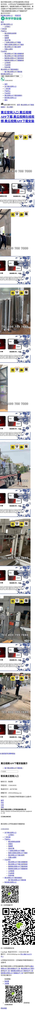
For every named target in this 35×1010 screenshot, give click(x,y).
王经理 (6, 983)
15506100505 (5, 829)
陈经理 (6, 981)
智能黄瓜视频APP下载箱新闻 (14, 60)
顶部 (2, 807)
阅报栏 (6, 35)
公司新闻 (7, 62)
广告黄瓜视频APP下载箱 (12, 42)
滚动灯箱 (7, 40)
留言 (5, 100)
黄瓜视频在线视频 (10, 33)
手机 (2, 802)
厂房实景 (4, 29)
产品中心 (4, 31)
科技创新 (7, 67)
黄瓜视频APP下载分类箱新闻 (14, 53)
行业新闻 (7, 65)
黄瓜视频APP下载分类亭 (12, 47)
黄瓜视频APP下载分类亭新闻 (14, 56)
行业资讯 (4, 51)
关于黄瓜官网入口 (7, 24)
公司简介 (7, 26)
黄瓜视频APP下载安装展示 (9, 69)
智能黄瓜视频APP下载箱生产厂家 (12, 973)
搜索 (2, 76)
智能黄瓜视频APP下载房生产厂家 (22, 971)
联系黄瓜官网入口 (7, 15)
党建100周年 (8, 49)
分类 (2, 805)
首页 (2, 22)
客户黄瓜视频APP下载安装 (13, 71)
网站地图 (4, 1008)
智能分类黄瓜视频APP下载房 (14, 44)
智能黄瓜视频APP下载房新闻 (14, 58)
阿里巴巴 (18, 15)
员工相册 (10, 107)
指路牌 (6, 38)
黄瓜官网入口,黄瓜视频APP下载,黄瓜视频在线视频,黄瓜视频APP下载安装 (17, 117)
